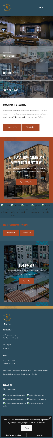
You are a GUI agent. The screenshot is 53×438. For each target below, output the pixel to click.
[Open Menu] (47, 8)
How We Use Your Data (13, 435)
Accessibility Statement (20, 371)
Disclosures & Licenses (40, 371)
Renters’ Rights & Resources (11, 374)
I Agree (26, 428)
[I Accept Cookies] (50, 418)
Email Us (5, 348)
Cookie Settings (25, 374)
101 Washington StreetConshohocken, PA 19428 (10, 336)
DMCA (30, 371)
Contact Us (39, 435)
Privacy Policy (7, 371)
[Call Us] (41, 8)
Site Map (34, 374)
